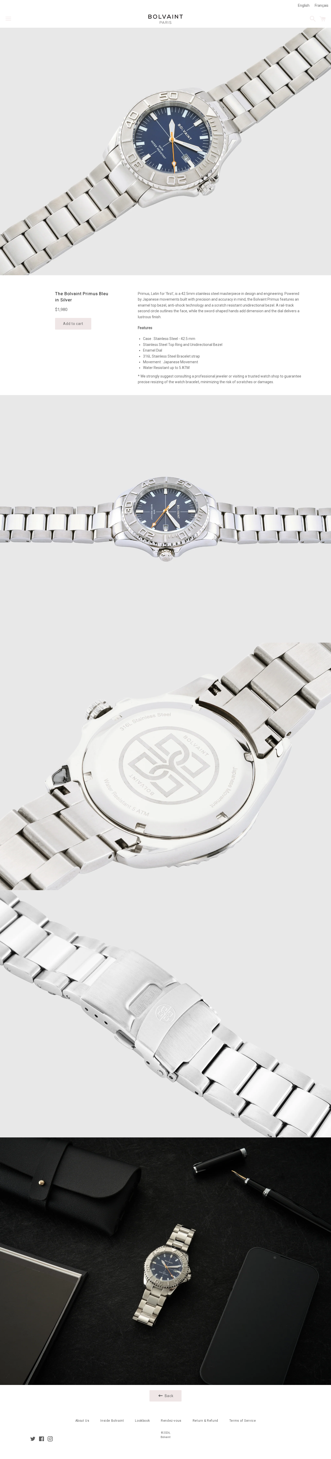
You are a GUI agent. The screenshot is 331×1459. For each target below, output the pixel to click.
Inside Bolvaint (112, 1420)
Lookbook (142, 1420)
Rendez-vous (171, 1420)
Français (321, 5)
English (304, 5)
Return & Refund (205, 1420)
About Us (82, 1420)
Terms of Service (242, 1420)
